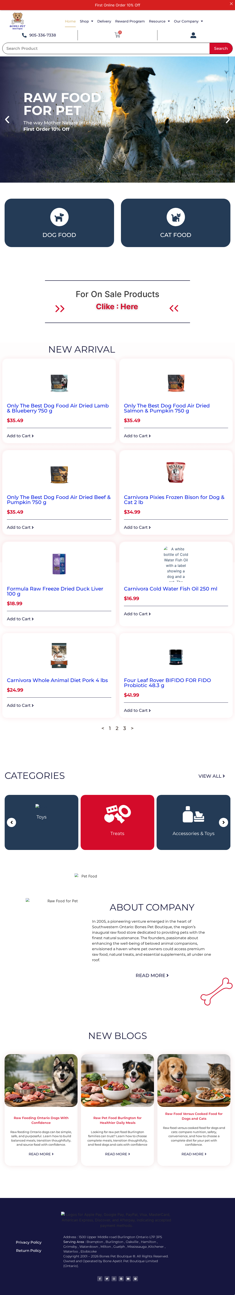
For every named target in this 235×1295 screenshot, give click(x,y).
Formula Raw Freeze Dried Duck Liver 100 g (55, 591)
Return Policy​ (28, 1250)
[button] (7, 119)
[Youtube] (128, 1278)
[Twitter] (106, 1278)
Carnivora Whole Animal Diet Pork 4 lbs (57, 680)
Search (221, 48)
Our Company (186, 21)
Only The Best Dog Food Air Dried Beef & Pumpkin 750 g (59, 499)
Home (70, 21)
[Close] (231, 3)
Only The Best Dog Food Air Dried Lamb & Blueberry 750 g (58, 408)
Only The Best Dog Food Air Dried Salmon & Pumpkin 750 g (167, 408)
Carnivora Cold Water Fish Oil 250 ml (170, 589)
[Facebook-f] (99, 1278)
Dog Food (59, 234)
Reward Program (130, 21)
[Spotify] (135, 1278)
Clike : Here (117, 306)
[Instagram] (114, 1278)
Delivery (104, 21)
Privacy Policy (29, 1242)
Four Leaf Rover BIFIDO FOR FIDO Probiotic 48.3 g (167, 682)
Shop (84, 21)
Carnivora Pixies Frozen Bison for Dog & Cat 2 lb (174, 499)
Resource (157, 21)
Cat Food (175, 234)
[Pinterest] (121, 1278)
